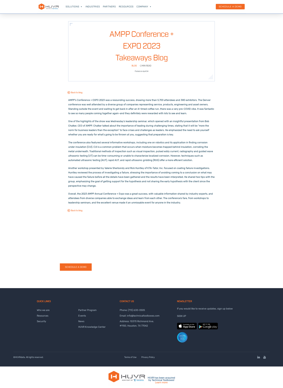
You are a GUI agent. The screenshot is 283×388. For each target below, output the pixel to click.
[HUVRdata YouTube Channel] (264, 357)
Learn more (161, 382)
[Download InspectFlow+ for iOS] (187, 328)
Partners (109, 6)
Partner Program (87, 310)
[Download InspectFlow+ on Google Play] (208, 328)
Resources (126, 6)
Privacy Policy (148, 357)
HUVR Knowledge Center (92, 327)
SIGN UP (181, 316)
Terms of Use (130, 357)
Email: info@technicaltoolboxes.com (139, 315)
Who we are (43, 310)
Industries (92, 6)
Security (41, 321)
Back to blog (76, 92)
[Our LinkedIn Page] (259, 357)
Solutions (72, 6)
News (81, 321)
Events (82, 315)
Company (142, 6)
